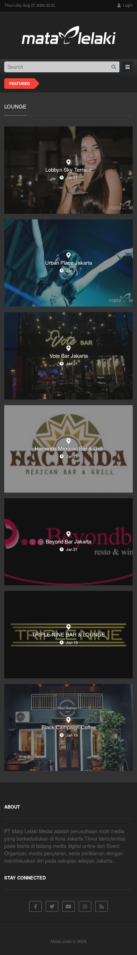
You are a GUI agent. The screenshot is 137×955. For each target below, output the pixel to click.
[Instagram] (85, 906)
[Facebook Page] (35, 906)
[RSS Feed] (101, 906)
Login (127, 5)
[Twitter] (52, 906)
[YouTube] (68, 906)
